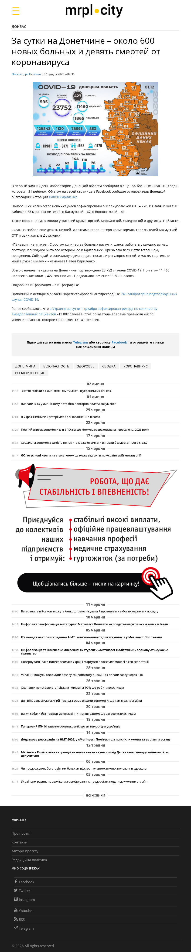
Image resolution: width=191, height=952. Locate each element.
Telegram (80, 342)
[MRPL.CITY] (94, 10)
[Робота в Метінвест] (95, 532)
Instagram (27, 899)
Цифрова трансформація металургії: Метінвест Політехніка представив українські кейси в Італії (94, 624)
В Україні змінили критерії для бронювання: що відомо (60, 417)
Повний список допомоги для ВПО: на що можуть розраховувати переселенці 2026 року (85, 429)
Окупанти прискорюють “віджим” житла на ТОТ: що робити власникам (72, 687)
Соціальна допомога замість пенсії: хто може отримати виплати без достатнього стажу (84, 442)
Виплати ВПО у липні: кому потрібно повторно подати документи (68, 404)
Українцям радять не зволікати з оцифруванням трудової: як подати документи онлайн (84, 781)
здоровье (85, 366)
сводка (109, 366)
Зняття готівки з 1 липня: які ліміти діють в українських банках (66, 391)
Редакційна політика (29, 859)
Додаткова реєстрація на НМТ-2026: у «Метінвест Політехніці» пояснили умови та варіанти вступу (96, 739)
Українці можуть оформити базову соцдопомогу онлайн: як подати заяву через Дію (82, 675)
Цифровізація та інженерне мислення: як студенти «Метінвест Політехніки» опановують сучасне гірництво (94, 651)
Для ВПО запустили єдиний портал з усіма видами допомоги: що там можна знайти (81, 700)
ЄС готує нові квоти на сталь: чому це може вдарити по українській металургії (81, 455)
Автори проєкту (25, 851)
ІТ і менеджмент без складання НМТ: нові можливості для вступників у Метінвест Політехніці (91, 637)
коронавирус (135, 366)
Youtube (25, 910)
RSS (22, 919)
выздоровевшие (30, 373)
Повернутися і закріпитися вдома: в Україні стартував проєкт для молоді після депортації (85, 662)
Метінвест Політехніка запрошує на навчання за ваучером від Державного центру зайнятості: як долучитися (95, 753)
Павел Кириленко (63, 197)
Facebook (119, 342)
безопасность (56, 366)
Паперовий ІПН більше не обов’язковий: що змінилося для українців (70, 726)
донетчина (25, 366)
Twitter (24, 890)
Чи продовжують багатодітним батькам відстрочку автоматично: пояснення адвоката (84, 768)
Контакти (19, 842)
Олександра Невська (26, 74)
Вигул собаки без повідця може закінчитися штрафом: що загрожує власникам (78, 713)
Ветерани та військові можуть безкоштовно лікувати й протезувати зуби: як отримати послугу (89, 611)
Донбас (19, 26)
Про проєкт (21, 833)
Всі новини (95, 795)
